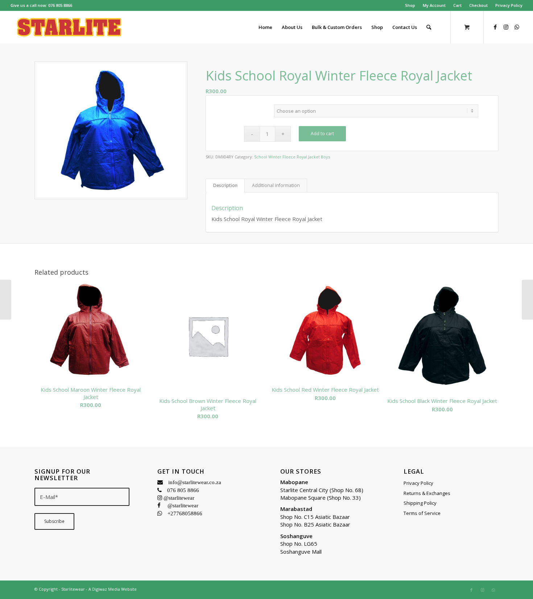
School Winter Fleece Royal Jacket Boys (292, 156)
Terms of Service (422, 513)
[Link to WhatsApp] (517, 26)
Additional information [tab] (276, 185)
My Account (434, 5)
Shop (410, 5)
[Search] (429, 27)
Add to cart (322, 133)
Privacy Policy (508, 5)
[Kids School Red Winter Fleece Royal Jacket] (5, 300)
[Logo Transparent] (69, 27)
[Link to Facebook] (495, 26)
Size (241, 106)
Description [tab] (225, 185)
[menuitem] (410, 5)
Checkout (478, 5)
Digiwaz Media (106, 589)
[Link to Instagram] (506, 26)
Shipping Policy (420, 503)
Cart (457, 5)
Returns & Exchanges (427, 493)
